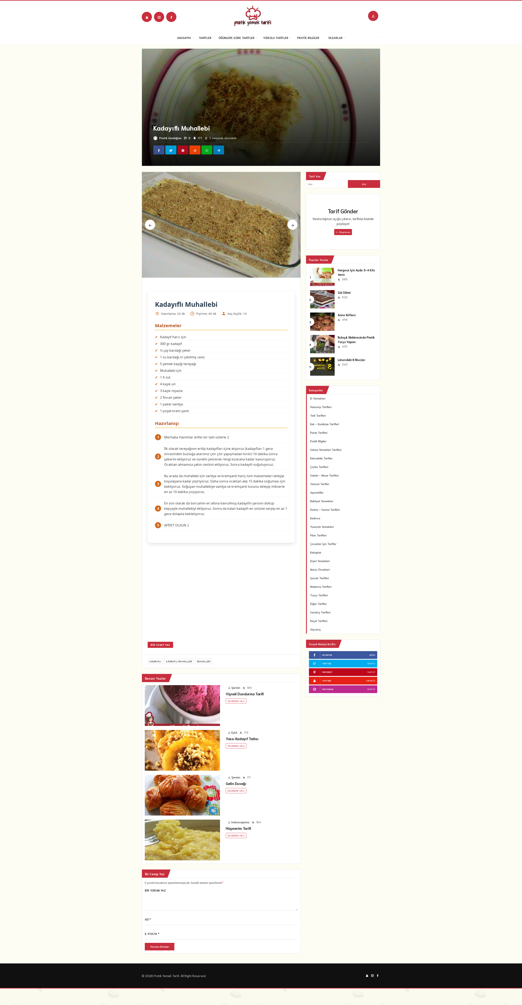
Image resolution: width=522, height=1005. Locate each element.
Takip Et (371, 663)
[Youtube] (147, 17)
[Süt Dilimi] (322, 299)
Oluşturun (344, 231)
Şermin (235, 701)
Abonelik (370, 680)
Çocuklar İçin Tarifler (323, 544)
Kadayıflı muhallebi (179, 674)
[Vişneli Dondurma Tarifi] (182, 718)
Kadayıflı (155, 674)
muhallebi (203, 674)
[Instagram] (159, 17)
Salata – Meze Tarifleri (324, 475)
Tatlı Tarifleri (318, 415)
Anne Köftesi (346, 315)
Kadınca (315, 518)
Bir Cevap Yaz (160, 657)
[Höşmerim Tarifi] (182, 852)
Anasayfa (184, 38)
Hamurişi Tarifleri (321, 407)
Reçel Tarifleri (318, 621)
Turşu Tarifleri (319, 595)
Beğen (372, 655)
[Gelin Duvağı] (182, 808)
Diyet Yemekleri (320, 561)
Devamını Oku (236, 714)
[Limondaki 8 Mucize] (322, 366)
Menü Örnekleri (320, 569)
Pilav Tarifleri (318, 535)
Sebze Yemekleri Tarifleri (326, 449)
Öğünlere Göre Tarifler (236, 38)
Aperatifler (317, 492)
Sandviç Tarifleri (320, 612)
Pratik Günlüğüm (170, 138)
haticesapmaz (240, 835)
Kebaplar (315, 552)
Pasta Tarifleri (318, 432)
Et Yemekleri (317, 398)
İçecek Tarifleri (319, 578)
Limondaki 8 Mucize (351, 360)
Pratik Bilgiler (308, 38)
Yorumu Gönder (159, 960)
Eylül (234, 745)
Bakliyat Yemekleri (321, 501)
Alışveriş (315, 629)
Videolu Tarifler (275, 38)
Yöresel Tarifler (319, 484)
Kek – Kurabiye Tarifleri (324, 424)
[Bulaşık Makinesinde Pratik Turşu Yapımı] (322, 343)
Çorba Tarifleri (319, 467)
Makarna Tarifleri (321, 586)
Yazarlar (335, 38)
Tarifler (205, 38)
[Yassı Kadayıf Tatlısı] (182, 763)
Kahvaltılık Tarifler (321, 458)
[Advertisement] (221, 608)
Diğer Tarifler (318, 603)
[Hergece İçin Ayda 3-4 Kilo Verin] (322, 276)
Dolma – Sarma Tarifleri (325, 509)
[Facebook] (171, 17)
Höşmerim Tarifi (238, 841)
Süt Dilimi (344, 292)
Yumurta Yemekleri (322, 526)
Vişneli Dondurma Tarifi (245, 706)
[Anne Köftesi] (322, 321)
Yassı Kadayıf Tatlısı (242, 751)
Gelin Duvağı (236, 796)
